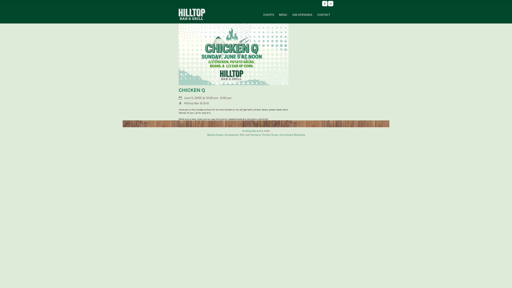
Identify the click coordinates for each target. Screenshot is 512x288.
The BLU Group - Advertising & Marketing (283, 135)
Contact (323, 14)
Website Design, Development (223, 135)
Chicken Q (192, 90)
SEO (242, 135)
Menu (283, 14)
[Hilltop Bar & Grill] (192, 18)
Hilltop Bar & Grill (254, 131)
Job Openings (302, 14)
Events (268, 14)
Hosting (254, 135)
